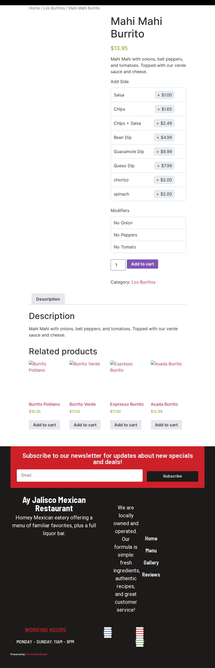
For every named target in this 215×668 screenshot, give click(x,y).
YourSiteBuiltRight (36, 654)
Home (34, 8)
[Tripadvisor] (139, 641)
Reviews (151, 574)
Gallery (151, 562)
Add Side (120, 81)
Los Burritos (54, 8)
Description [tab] (48, 299)
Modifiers (120, 210)
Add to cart (142, 264)
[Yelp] (139, 632)
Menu (151, 550)
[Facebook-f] (107, 632)
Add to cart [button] (44, 424)
